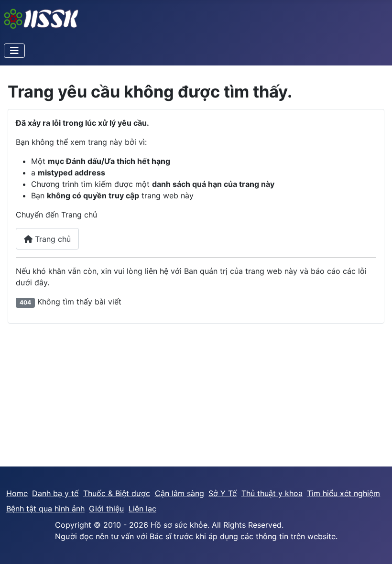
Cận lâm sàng (179, 493)
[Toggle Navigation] (14, 50)
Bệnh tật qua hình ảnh (45, 508)
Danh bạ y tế (55, 493)
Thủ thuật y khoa (272, 493)
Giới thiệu (106, 508)
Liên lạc (142, 508)
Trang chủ (52, 239)
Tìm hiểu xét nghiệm (343, 493)
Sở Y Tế (222, 493)
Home (17, 493)
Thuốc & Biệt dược (116, 493)
